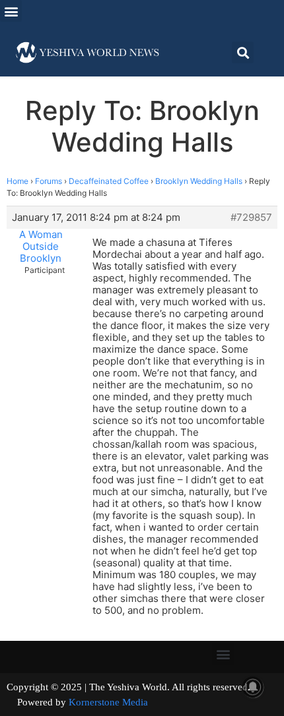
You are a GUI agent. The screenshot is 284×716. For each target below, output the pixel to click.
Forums (48, 181)
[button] (11, 11)
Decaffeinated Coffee (109, 181)
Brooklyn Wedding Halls (198, 181)
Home (17, 181)
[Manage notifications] (253, 687)
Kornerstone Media (108, 702)
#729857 (251, 218)
